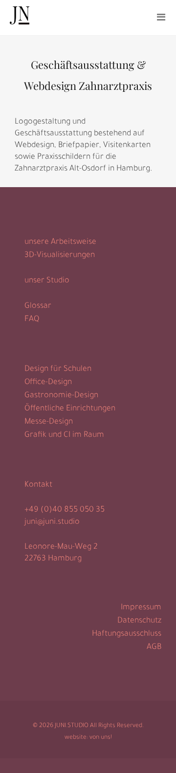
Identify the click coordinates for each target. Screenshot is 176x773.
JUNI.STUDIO (71, 726)
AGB (154, 647)
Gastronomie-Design (61, 395)
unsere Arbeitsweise (60, 242)
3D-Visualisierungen (59, 255)
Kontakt (38, 485)
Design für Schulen (57, 369)
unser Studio (46, 281)
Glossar (37, 306)
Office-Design (48, 382)
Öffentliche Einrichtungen (69, 409)
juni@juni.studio (52, 522)
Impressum (141, 607)
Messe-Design (48, 422)
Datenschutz (139, 621)
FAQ (31, 319)
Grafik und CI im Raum (64, 435)
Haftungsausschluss (126, 634)
